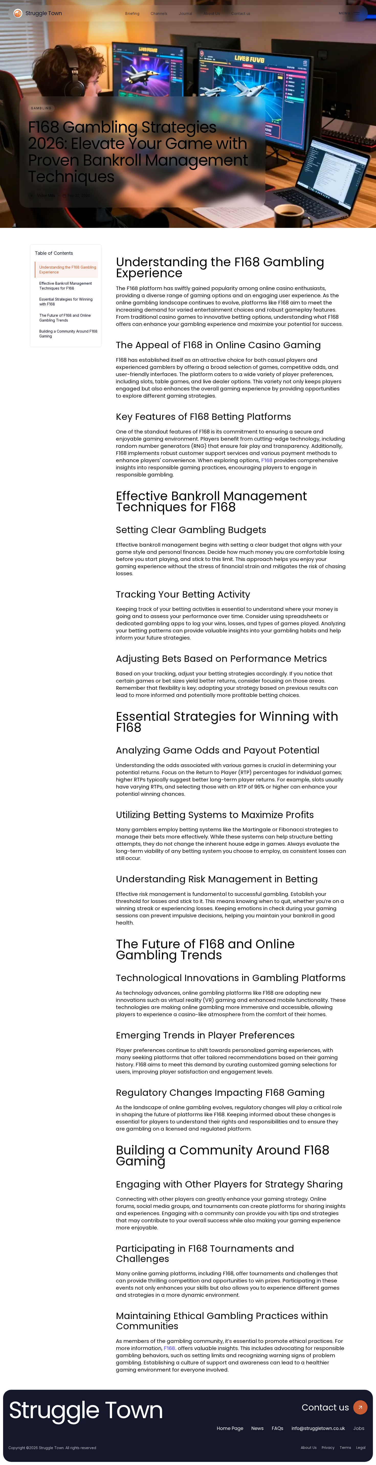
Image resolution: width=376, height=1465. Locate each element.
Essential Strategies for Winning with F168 (66, 301)
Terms (345, 1447)
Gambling (41, 108)
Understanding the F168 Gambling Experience (67, 269)
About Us (309, 1447)
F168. (170, 1348)
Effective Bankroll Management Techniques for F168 (65, 285)
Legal (361, 1447)
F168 (266, 460)
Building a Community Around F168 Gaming (68, 333)
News (257, 1428)
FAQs (277, 1428)
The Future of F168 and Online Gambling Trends (65, 317)
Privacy (328, 1447)
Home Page (230, 1428)
